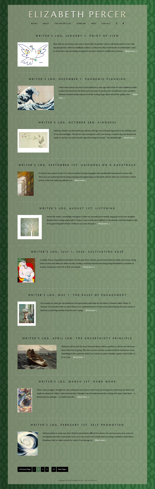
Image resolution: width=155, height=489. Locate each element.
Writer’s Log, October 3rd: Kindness (78, 122)
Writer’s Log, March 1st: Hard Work (77, 381)
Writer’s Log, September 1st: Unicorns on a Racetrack (77, 165)
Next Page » (62, 469)
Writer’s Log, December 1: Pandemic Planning (77, 79)
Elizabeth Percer (77, 14)
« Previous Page (24, 469)
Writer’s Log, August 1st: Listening (77, 208)
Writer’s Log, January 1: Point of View (77, 35)
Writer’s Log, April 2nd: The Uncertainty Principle (77, 338)
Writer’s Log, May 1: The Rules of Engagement (77, 295)
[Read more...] (131, 51)
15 (54, 469)
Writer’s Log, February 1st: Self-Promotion (77, 425)
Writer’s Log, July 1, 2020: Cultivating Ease (77, 251)
